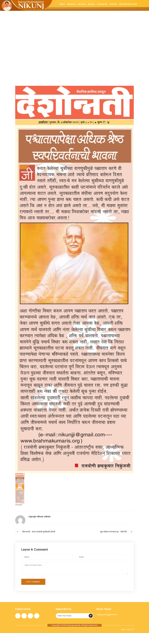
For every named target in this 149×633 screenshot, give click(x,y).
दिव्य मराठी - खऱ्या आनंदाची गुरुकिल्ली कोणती (38, 531)
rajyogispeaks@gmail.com (107, 614)
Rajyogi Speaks (73, 625)
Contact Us (102, 4)
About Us (71, 4)
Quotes (91, 4)
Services (82, 4)
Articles (113, 4)
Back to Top (126, 629)
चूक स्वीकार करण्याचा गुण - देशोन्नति (113, 531)
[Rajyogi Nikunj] (26, 5)
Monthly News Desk (128, 4)
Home (62, 4)
